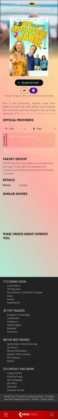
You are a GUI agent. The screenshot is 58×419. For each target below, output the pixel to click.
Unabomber (13, 318)
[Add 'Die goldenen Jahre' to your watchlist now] (33, 90)
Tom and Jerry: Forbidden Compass (24, 292)
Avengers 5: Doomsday (18, 314)
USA (11, 129)
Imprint (35, 399)
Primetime (12, 331)
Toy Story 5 (12, 347)
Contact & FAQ (14, 373)
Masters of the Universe (19, 354)
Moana (10, 361)
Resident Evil (13, 302)
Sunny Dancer (14, 285)
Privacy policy (47, 399)
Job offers (12, 383)
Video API (12, 386)
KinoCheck (9, 396)
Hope (10, 295)
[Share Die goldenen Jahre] (25, 90)
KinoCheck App (14, 376)
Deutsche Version (15, 390)
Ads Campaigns (14, 380)
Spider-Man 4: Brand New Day (22, 344)
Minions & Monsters (17, 350)
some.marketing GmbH (32, 396)
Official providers (18, 120)
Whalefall (11, 328)
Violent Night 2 (14, 325)
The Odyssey (13, 357)
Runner (10, 299)
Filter (39, 129)
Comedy (23, 185)
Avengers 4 (12, 321)
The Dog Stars (14, 289)
